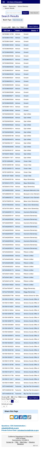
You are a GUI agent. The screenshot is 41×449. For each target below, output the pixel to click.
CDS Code (7, 30)
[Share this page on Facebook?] (21, 417)
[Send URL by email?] (12, 417)
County (17, 30)
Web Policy (23, 442)
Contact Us (9, 442)
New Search (34, 13)
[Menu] (3, 1)
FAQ (16, 442)
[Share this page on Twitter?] (16, 417)
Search (25, 13)
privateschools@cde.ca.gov (28, 430)
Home (5, 6)
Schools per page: (7, 404)
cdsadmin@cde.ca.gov (10, 428)
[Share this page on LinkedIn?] (25, 417)
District (33, 30)
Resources (12, 6)
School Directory (23, 6)
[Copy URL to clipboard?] (29, 417)
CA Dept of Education (14, 2)
